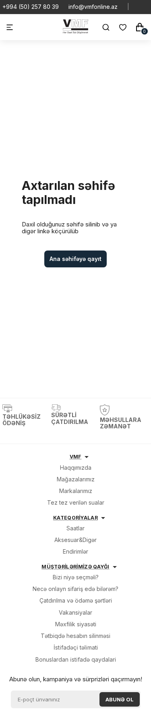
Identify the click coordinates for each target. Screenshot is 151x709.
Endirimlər (75, 551)
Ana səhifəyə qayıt (75, 258)
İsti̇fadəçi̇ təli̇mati (76, 647)
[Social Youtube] (145, 7)
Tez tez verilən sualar (75, 502)
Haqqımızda (75, 467)
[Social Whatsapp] (139, 7)
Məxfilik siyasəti (75, 624)
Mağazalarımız (76, 479)
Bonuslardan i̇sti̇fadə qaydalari (75, 659)
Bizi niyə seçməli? (76, 577)
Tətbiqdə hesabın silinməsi (75, 635)
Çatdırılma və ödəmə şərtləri (75, 600)
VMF (76, 457)
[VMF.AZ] (75, 31)
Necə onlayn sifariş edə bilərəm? (75, 588)
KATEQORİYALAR (75, 518)
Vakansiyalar (75, 612)
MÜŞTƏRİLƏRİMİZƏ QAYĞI (75, 567)
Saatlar (75, 528)
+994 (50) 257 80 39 (30, 7)
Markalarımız (75, 490)
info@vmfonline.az (93, 7)
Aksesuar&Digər (75, 539)
